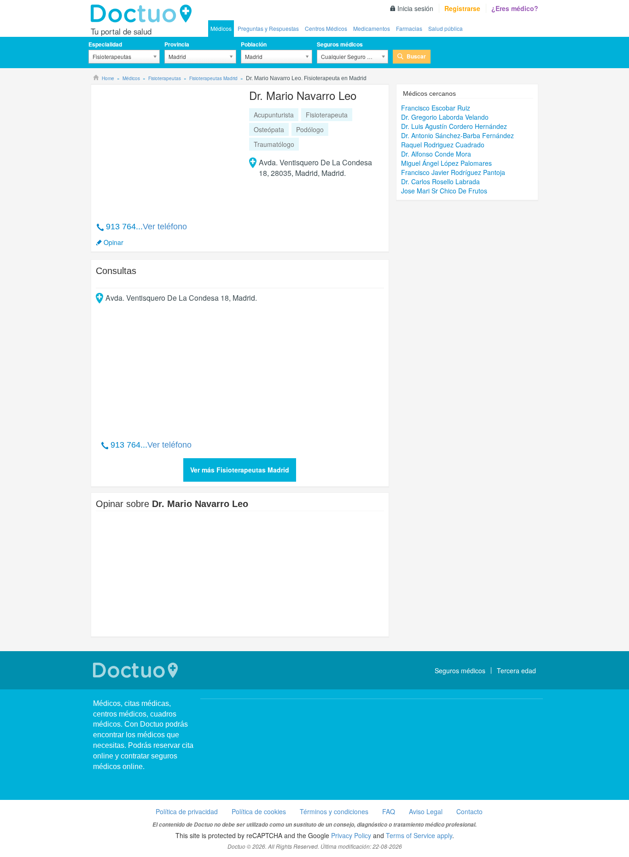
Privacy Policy (351, 835)
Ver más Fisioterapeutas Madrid (239, 469)
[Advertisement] (166, 148)
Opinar (113, 242)
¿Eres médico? (514, 8)
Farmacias (409, 28)
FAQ (388, 811)
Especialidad (105, 44)
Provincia (176, 44)
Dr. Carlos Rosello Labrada (440, 181)
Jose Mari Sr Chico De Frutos (444, 190)
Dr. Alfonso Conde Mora (436, 153)
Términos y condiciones (334, 811)
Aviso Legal (426, 811)
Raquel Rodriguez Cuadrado (442, 144)
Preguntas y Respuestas (268, 28)
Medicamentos (371, 28)
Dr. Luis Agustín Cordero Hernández (454, 126)
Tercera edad (516, 670)
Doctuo (144, 14)
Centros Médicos (326, 28)
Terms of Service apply (419, 835)
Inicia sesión (415, 8)
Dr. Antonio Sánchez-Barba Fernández (457, 135)
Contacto (469, 811)
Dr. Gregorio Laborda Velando (445, 117)
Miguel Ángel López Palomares (446, 163)
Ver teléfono (165, 226)
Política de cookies (259, 811)
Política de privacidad (187, 811)
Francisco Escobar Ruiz (435, 107)
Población (254, 44)
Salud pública (445, 28)
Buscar (416, 56)
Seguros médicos (340, 44)
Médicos (221, 28)
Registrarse (462, 8)
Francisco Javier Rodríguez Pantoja (453, 172)
